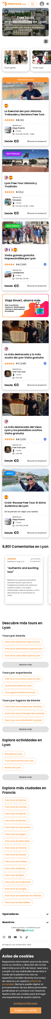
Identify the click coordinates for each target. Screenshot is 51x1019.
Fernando (16, 200)
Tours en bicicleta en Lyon (18, 685)
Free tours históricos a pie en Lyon (22, 641)
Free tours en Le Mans (16, 861)
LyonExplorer (18, 273)
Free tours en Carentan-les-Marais (23, 895)
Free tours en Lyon (19, 11)
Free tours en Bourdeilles (17, 902)
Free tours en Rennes (15, 820)
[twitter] (21, 937)
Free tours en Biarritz (15, 813)
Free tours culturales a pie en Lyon (22, 655)
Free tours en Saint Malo (17, 841)
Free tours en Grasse (15, 854)
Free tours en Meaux (15, 868)
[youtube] (15, 937)
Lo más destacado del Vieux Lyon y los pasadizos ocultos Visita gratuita (23, 430)
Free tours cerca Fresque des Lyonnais (24, 713)
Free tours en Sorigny (16, 888)
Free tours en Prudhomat (18, 882)
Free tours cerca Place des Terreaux (23, 706)
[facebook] (9, 937)
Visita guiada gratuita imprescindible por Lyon (20, 257)
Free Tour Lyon (19, 372)
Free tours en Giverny (16, 847)
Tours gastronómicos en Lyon (20, 692)
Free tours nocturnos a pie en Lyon (22, 678)
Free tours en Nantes (15, 800)
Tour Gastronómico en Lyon (19, 760)
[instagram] (4, 937)
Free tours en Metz (14, 875)
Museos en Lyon (13, 767)
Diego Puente (18, 128)
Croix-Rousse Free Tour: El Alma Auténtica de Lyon (25, 504)
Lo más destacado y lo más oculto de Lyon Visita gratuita (24, 356)
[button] (15, 60)
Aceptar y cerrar (25, 1010)
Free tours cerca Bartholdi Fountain (23, 720)
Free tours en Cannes (16, 806)
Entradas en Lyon (13, 753)
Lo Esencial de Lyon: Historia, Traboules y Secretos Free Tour (24, 113)
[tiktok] (26, 937)
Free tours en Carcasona (17, 827)
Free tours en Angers (15, 834)
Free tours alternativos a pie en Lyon (23, 648)
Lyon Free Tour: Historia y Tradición (21, 185)
